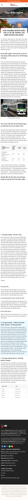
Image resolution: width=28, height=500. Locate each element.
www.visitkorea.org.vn (11, 465)
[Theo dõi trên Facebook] (2, 446)
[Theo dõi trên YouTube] (12, 446)
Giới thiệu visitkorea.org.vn (7, 470)
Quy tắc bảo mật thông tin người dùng (10, 477)
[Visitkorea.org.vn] (14, 4)
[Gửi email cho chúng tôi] (7, 446)
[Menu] (2, 4)
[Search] (26, 4)
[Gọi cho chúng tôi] (9, 446)
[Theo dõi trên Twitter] (5, 446)
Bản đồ (2, 475)
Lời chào (3, 473)
